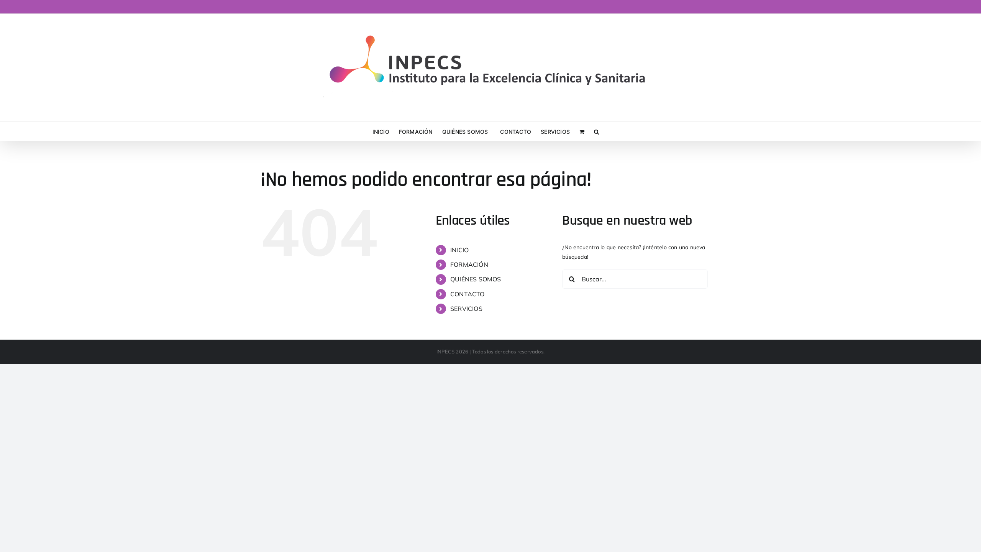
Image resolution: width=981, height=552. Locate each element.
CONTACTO (467, 294)
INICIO (459, 250)
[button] (596, 131)
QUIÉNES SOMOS (475, 279)
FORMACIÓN (469, 264)
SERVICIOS (466, 308)
